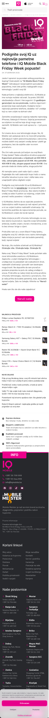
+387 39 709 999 (12, 532)
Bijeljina (9, 620)
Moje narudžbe (32, 552)
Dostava (6, 562)
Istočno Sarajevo (13, 630)
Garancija (30, 562)
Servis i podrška (33, 559)
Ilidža (31, 620)
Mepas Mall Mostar (34, 645)
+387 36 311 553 (33, 652)
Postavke (36, 710)
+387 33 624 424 (33, 626)
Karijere (29, 578)
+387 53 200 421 (9, 652)
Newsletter (31, 575)
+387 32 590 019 (9, 678)
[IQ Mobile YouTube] (22, 488)
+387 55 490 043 (9, 626)
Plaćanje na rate (33, 565)
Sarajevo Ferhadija (33, 608)
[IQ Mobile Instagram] (10, 488)
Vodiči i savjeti (9, 578)
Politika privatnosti (25, 715)
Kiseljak (33, 683)
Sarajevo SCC (35, 657)
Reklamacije (8, 569)
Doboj (8, 643)
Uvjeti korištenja (33, 572)
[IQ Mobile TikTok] (16, 488)
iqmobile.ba (22, 188)
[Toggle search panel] (40, 3)
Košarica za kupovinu (12, 555)
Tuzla (8, 683)
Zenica (8, 670)
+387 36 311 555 (33, 602)
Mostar (32, 596)
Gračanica (33, 670)
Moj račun (7, 552)
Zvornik (9, 657)
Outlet (5, 572)
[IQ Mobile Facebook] (5, 488)
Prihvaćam (24, 703)
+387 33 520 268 (33, 663)
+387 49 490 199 (33, 639)
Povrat (5, 565)
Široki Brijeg (11, 596)
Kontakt (29, 555)
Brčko (32, 630)
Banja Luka (10, 607)
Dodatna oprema (33, 569)
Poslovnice (7, 559)
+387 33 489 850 (33, 615)
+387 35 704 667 (33, 678)
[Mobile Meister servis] (24, 498)
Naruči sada (24, 298)
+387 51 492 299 (9, 613)
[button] (44, 4)
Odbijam (13, 710)
